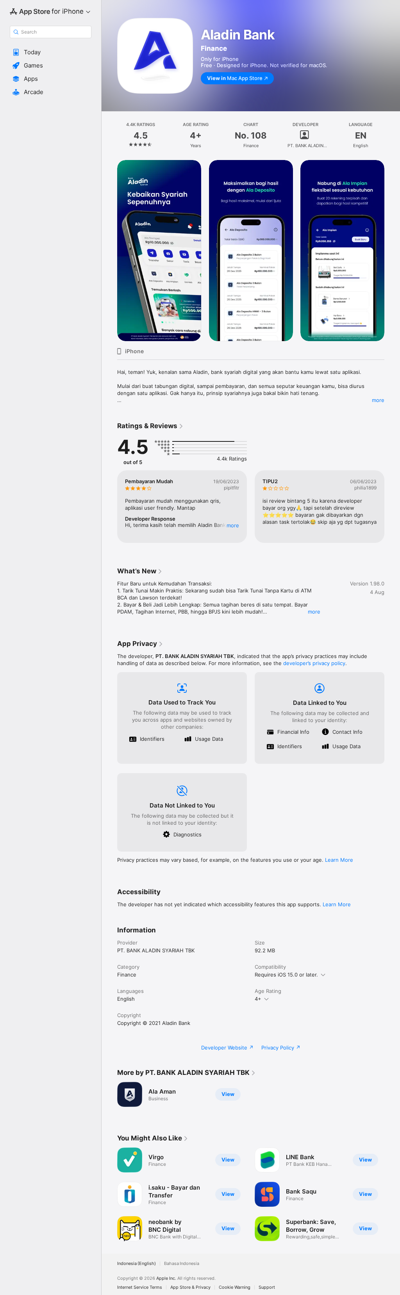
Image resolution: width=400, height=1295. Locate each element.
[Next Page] (392, 135)
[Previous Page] (109, 135)
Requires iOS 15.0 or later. (286, 974)
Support (267, 1287)
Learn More (339, 860)
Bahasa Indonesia (181, 1263)
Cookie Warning (234, 1287)
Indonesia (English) (136, 1263)
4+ (258, 999)
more (378, 400)
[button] (50, 52)
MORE (233, 525)
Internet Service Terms (139, 1287)
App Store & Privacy (190, 1287)
